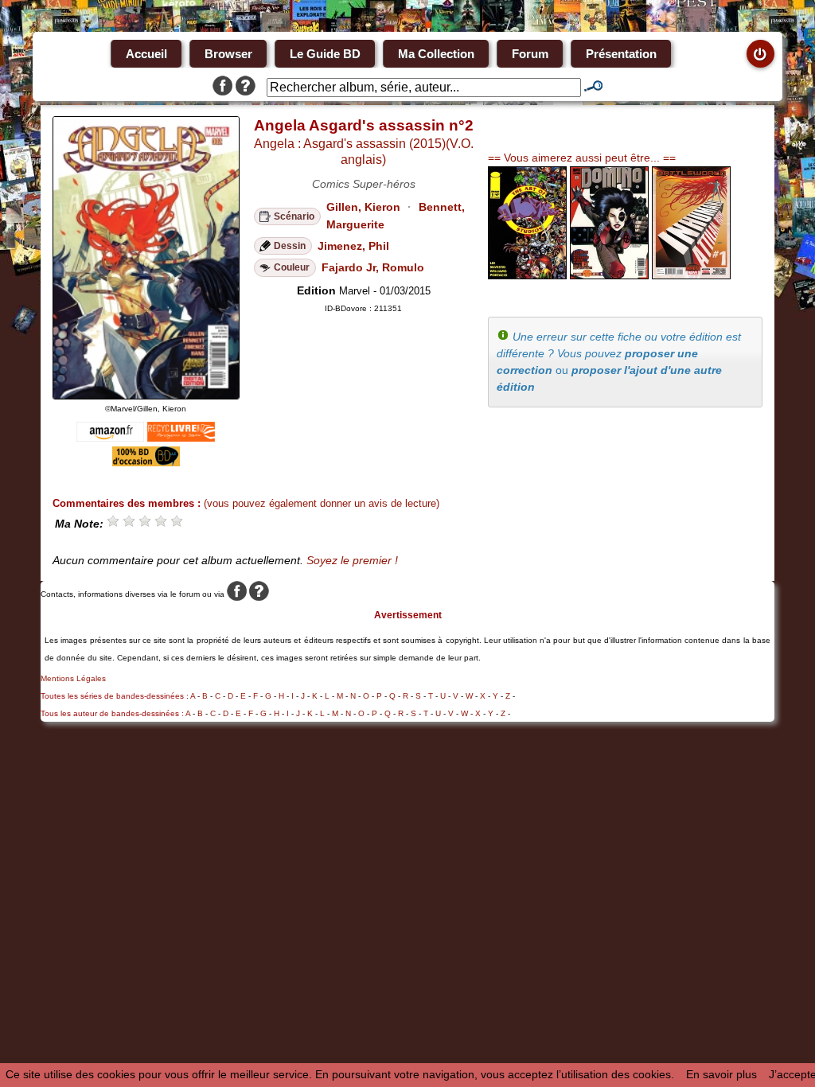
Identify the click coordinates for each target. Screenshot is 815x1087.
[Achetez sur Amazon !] (110, 437)
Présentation (621, 53)
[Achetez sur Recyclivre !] (181, 437)
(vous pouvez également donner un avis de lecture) (321, 503)
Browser (228, 53)
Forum (530, 53)
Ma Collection (436, 53)
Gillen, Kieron (363, 207)
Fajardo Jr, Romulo (373, 267)
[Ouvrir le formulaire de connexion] (760, 54)
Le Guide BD (325, 53)
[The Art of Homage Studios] (527, 275)
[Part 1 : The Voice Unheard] (691, 275)
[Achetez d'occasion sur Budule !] (146, 462)
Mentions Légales (73, 678)
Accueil (146, 53)
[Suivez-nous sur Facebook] (222, 87)
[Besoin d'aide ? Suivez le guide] (245, 87)
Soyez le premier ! (352, 560)
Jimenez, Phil (353, 246)
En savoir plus (721, 1074)
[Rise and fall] (609, 275)
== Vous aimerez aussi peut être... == (582, 157)
